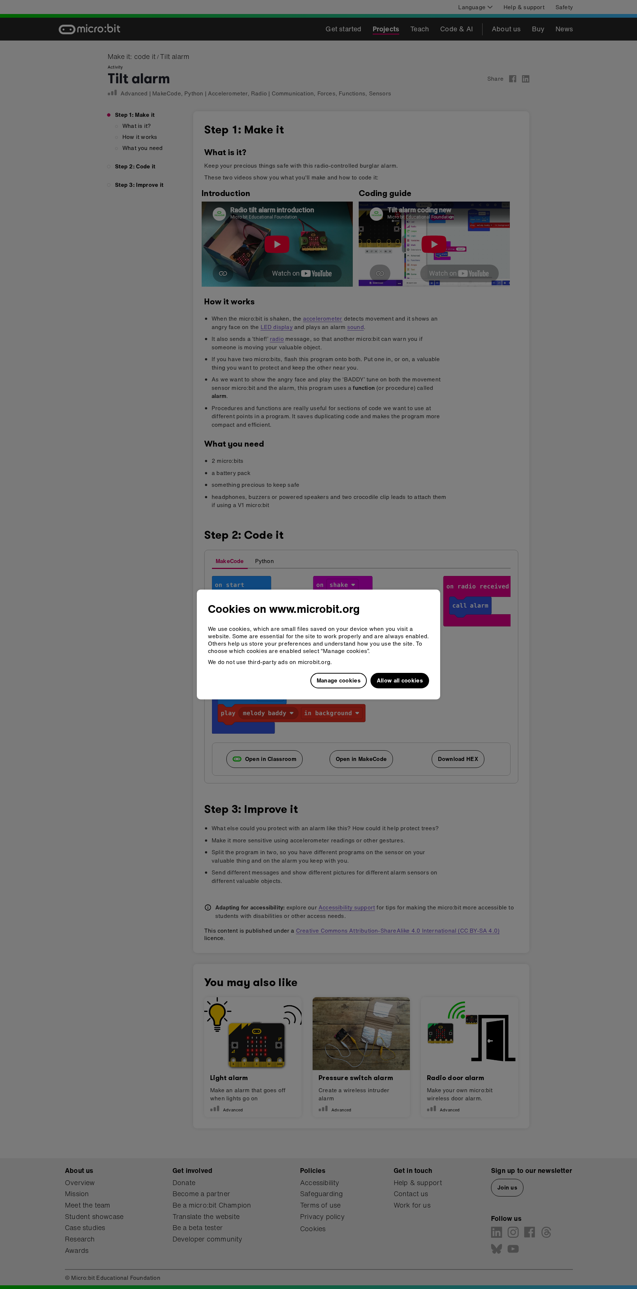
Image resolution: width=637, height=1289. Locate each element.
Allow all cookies (400, 680)
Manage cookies (339, 680)
